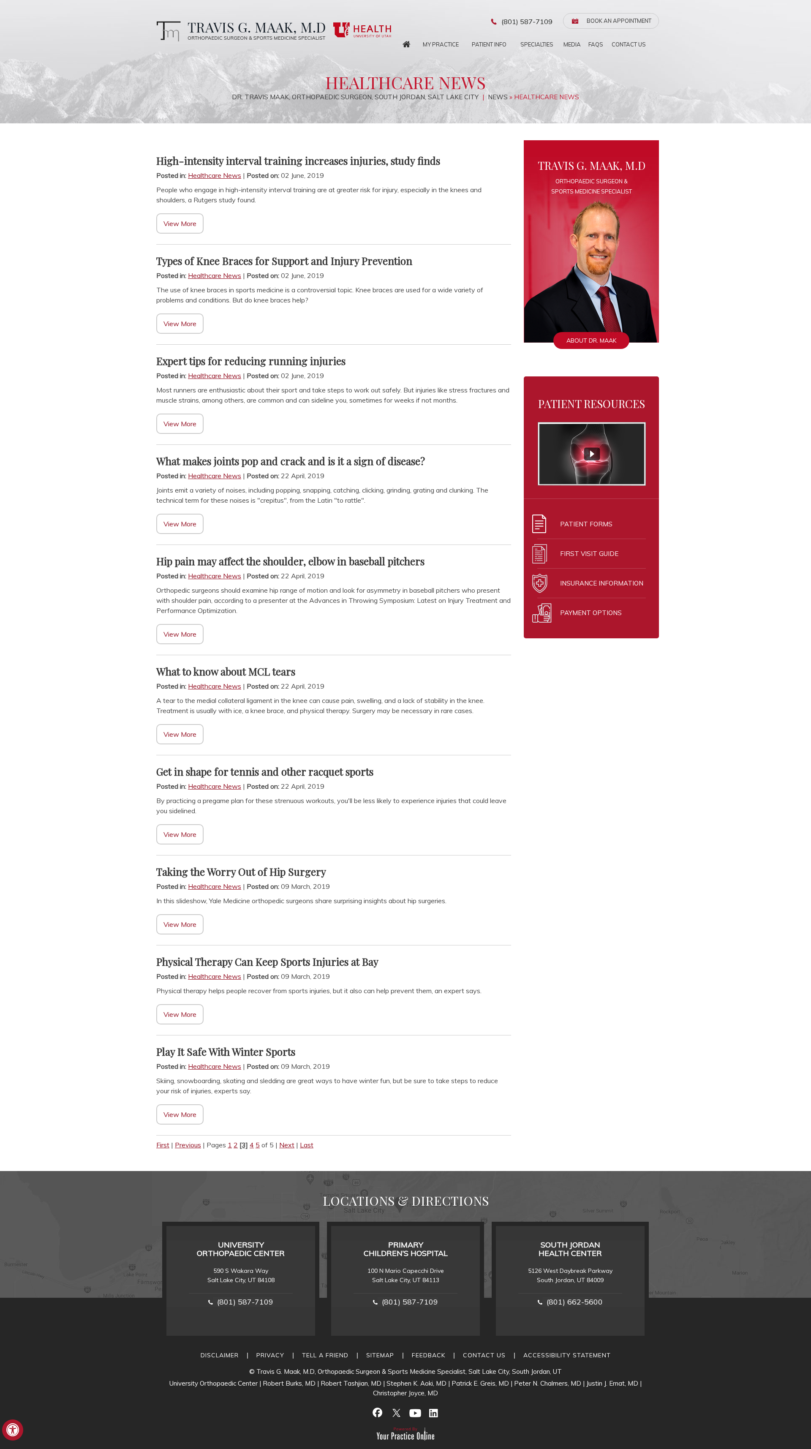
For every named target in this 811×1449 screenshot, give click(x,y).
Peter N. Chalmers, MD (547, 1383)
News (498, 97)
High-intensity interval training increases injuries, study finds (298, 160)
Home (406, 42)
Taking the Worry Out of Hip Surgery (241, 871)
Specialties (536, 44)
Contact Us (629, 44)
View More (179, 223)
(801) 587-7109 (526, 21)
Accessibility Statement (567, 1355)
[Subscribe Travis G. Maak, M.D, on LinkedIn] (433, 1412)
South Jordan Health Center (570, 1249)
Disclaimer (220, 1355)
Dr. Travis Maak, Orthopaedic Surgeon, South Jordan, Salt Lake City (356, 97)
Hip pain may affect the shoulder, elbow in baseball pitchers (290, 561)
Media (572, 44)
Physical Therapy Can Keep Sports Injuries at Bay (267, 961)
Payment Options (591, 613)
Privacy (270, 1355)
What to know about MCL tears (225, 671)
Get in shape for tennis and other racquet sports (264, 771)
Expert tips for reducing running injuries (251, 361)
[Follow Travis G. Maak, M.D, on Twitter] (396, 1412)
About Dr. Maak (591, 340)
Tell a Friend (325, 1355)
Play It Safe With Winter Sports (225, 1051)
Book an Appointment (619, 20)
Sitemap (380, 1355)
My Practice (441, 44)
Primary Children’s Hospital (406, 1249)
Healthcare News (214, 175)
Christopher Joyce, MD (405, 1393)
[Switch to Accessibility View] (12, 1430)
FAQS (595, 44)
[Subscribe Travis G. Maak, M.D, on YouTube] (414, 1412)
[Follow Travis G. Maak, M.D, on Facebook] (377, 1412)
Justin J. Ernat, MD (612, 1383)
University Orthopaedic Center (241, 1249)
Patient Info (489, 44)
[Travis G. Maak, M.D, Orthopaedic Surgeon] (239, 31)
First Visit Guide (589, 554)
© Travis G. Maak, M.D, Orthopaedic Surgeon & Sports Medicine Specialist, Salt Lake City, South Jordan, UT (405, 1371)
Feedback (428, 1355)
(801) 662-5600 (575, 1302)
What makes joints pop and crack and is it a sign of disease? (290, 461)
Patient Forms (586, 524)
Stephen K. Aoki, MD (416, 1383)
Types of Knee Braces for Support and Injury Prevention (284, 260)
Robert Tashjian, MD (351, 1383)
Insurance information (601, 583)
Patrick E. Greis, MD (480, 1383)
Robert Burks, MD (289, 1383)
